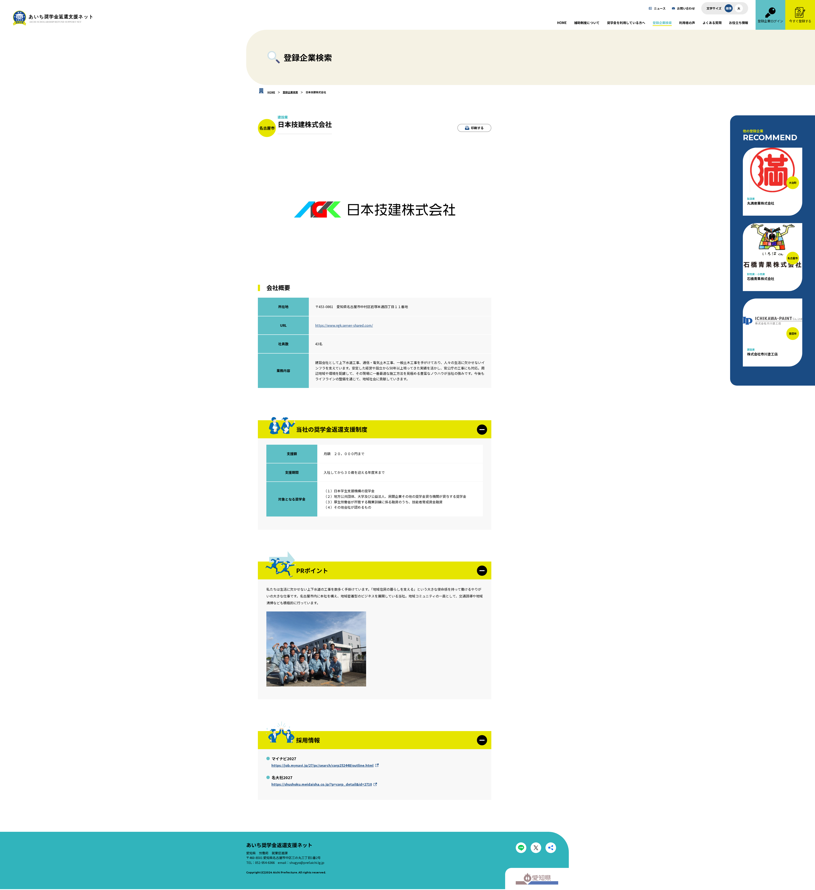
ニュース (660, 8)
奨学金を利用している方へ (626, 22)
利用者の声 (687, 22)
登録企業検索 (662, 22)
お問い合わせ (686, 8)
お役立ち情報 (738, 22)
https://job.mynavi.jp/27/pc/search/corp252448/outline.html (322, 765)
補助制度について (587, 22)
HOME (562, 22)
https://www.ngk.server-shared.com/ (344, 325)
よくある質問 (712, 22)
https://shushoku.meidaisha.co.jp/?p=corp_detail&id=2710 (321, 784)
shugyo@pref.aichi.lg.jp (306, 862)
